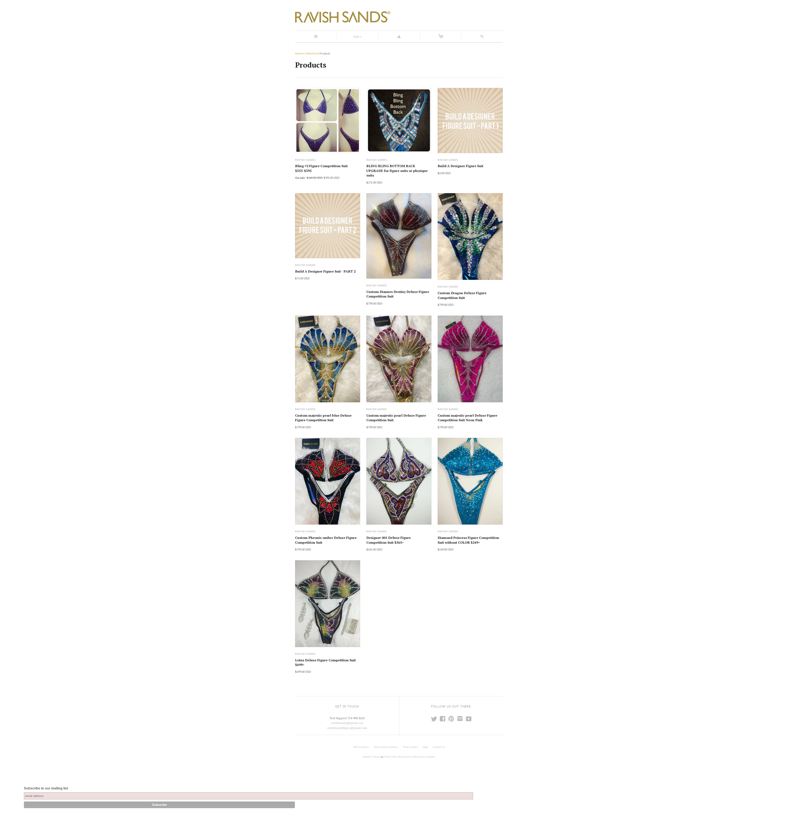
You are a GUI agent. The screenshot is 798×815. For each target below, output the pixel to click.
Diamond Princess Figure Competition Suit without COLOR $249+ (468, 540)
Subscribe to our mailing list (46, 788)
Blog (425, 747)
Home (298, 53)
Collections (311, 53)
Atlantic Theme (371, 756)
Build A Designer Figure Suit (460, 166)
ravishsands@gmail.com (347, 723)
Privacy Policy (410, 747)
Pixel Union (390, 756)
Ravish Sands (305, 159)
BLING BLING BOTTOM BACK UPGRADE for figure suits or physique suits (397, 171)
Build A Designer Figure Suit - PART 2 (325, 271)
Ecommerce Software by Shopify (416, 756)
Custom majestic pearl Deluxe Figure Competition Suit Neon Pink (467, 417)
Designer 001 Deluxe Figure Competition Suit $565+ (388, 540)
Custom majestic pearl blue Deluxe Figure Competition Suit (323, 417)
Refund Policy (361, 747)
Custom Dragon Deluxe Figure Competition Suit (462, 295)
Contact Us (439, 747)
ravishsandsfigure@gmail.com (347, 728)
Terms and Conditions (386, 747)
